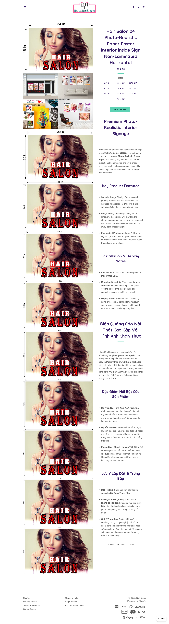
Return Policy (29, 609)
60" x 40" (108, 94)
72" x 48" (133, 94)
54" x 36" (133, 88)
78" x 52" (121, 99)
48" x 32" (121, 88)
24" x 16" (108, 83)
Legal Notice (71, 601)
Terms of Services (31, 605)
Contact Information (74, 605)
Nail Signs (141, 597)
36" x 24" (133, 83)
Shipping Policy (72, 597)
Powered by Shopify (136, 601)
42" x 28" (108, 88)
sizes (120, 77)
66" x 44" (121, 94)
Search (26, 597)
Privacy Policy (30, 601)
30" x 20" (121, 83)
